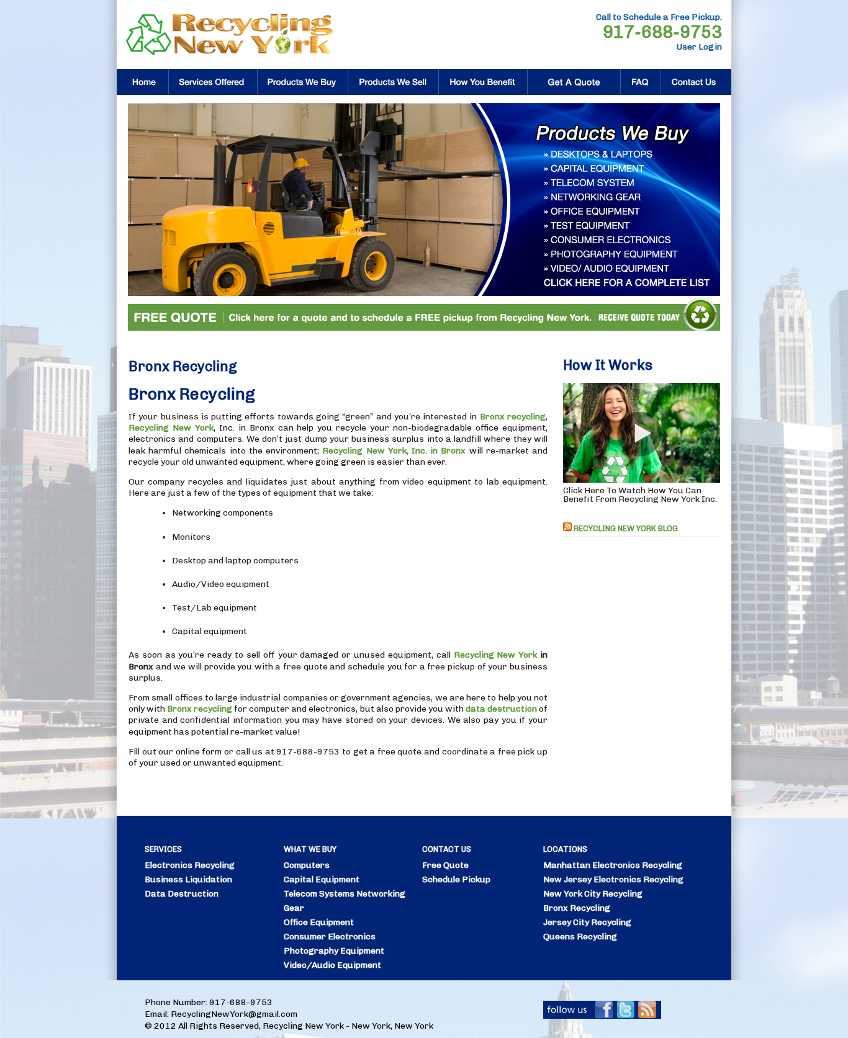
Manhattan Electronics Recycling (612, 865)
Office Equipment (319, 922)
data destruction (501, 709)
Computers (307, 865)
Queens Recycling (580, 936)
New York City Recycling (593, 893)
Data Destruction (182, 893)
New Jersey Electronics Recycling (613, 879)
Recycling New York (171, 428)
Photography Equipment (334, 951)
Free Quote (445, 865)
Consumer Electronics (330, 936)
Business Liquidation (188, 879)
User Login (699, 47)
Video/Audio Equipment (332, 965)
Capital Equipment (321, 879)
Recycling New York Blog (626, 528)
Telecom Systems (319, 893)
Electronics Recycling (190, 865)
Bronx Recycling (576, 908)
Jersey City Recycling (587, 922)
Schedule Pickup (456, 879)
